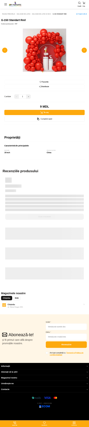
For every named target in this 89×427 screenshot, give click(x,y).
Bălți (17, 298)
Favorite (44, 425)
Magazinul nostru (9, 378)
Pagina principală (8, 14)
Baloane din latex (23, 14)
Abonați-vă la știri (9, 372)
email (48, 332)
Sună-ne (15, 423)
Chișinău (6, 298)
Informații (5, 366)
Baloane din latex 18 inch (41, 14)
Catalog (74, 425)
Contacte (5, 389)
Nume (48, 322)
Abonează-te (66, 344)
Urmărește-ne (7, 383)
